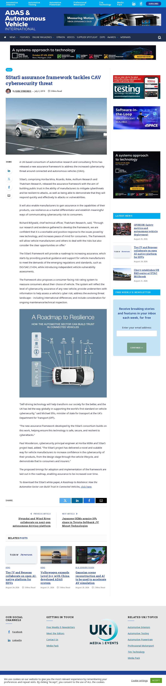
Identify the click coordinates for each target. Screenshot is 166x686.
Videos (70, 37)
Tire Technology (105, 3)
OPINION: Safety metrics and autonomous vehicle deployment (146, 229)
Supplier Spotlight (87, 37)
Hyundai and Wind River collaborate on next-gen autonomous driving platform (32, 522)
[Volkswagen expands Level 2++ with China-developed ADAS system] (56, 555)
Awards (111, 37)
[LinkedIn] (9, 170)
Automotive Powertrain (55, 3)
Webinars (125, 37)
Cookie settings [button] (139, 680)
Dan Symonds (23, 91)
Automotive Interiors (12, 3)
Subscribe (153, 3)
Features (25, 37)
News (13, 37)
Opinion (60, 37)
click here (86, 486)
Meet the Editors (55, 633)
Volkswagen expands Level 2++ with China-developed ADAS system (55, 578)
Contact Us (52, 639)
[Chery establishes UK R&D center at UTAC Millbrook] (122, 274)
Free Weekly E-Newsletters (60, 627)
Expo (102, 37)
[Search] (159, 37)
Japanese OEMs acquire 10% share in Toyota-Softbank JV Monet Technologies (80, 522)
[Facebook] (9, 187)
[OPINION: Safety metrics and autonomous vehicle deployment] (122, 229)
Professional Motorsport (80, 3)
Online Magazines (42, 37)
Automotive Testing (34, 3)
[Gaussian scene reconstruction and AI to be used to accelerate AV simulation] (91, 555)
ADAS (9, 70)
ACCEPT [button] (156, 680)
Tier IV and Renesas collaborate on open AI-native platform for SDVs (21, 578)
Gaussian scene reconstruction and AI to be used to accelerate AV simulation (91, 578)
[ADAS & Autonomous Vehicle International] (25, 20)
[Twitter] (9, 179)
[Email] (9, 195)
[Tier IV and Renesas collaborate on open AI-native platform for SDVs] (21, 555)
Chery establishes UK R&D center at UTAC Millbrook (146, 273)
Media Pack (120, 3)
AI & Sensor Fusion (85, 567)
